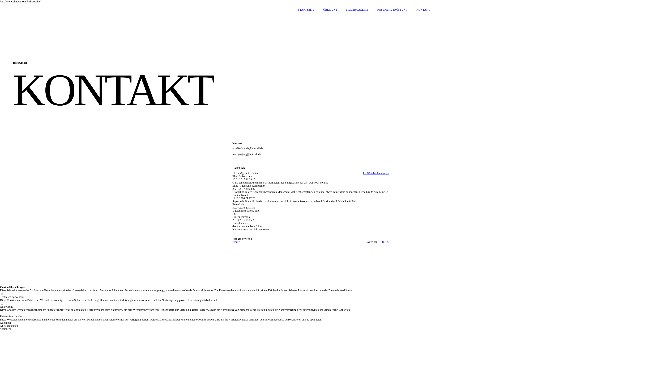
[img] (245, 9)
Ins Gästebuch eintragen (376, 173)
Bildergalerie (357, 9)
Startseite (306, 9)
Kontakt (423, 9)
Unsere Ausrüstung (392, 9)
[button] (176, 322)
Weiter (236, 241)
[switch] (1, 293)
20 (388, 241)
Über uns (330, 9)
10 (383, 241)
